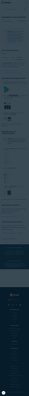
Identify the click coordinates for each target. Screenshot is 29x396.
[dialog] (14, 198)
